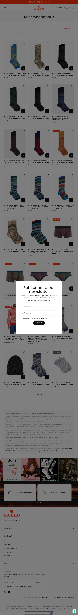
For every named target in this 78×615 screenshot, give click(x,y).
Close (39, 329)
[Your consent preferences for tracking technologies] (74, 611)
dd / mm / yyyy (27, 313)
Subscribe (39, 323)
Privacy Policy (45, 318)
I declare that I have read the (36, 318)
